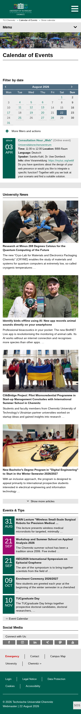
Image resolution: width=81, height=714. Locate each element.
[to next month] (72, 87)
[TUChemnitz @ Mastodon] (60, 642)
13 (42, 107)
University (11, 663)
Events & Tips (13, 510)
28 (52, 117)
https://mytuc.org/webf (61, 160)
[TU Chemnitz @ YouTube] (72, 642)
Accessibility (33, 686)
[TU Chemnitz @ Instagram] (22, 642)
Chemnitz (33, 663)
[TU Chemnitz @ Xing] (47, 642)
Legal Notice (29, 679)
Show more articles (42, 501)
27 (42, 117)
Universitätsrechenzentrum (35, 144)
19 (31, 112)
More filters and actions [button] (26, 131)
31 (8, 122)
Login (8, 679)
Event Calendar (18, 618)
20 (42, 112)
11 (19, 107)
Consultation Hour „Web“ (35, 140)
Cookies (10, 686)
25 (19, 117)
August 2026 (40, 86)
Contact (34, 656)
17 (8, 112)
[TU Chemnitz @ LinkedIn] (34, 642)
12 (31, 107)
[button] (71, 9)
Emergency (12, 656)
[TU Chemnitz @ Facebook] (9, 642)
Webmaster (10, 706)
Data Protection (56, 679)
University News (15, 194)
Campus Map (57, 656)
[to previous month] (8, 87)
